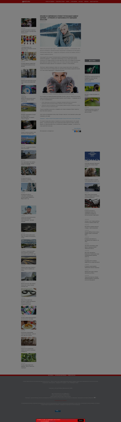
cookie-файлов (52, 421)
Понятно (80, 420)
